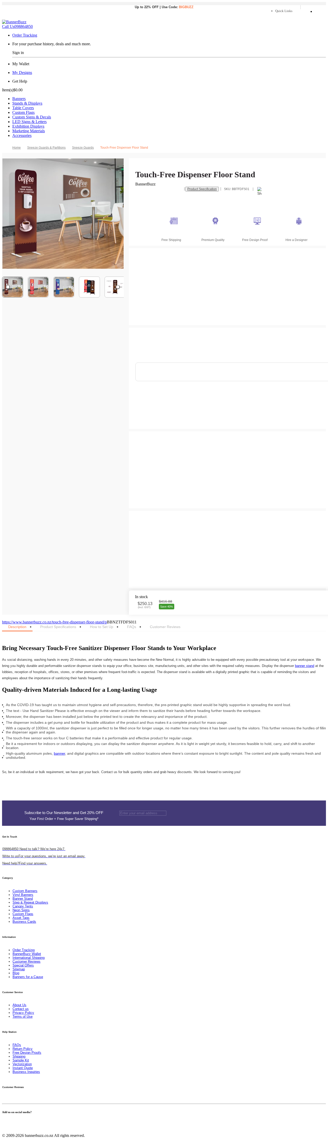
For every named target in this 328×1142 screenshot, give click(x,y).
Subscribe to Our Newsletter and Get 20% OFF (63, 815)
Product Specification (202, 189)
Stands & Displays (27, 103)
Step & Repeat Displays (30, 902)
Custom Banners (25, 891)
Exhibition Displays (28, 126)
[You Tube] (9, 1122)
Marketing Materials (28, 131)
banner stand (304, 666)
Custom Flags (23, 112)
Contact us (21, 1009)
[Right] (118, 287)
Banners (19, 98)
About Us (19, 1005)
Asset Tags (21, 918)
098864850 (17, 26)
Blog (16, 973)
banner (59, 753)
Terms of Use (23, 1016)
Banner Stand (23, 899)
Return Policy (23, 1049)
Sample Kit (21, 1060)
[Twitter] (6, 1122)
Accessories (22, 135)
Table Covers (23, 108)
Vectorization (22, 1064)
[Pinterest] (12, 1122)
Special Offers (23, 965)
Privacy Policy (23, 1013)
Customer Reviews (26, 961)
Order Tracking (24, 35)
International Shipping (29, 958)
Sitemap (19, 969)
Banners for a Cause (28, 977)
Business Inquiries (26, 1072)
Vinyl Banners (23, 895)
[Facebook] (3, 1122)
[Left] (8, 287)
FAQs (17, 1045)
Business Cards (24, 922)
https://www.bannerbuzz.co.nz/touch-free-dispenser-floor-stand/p (54, 622)
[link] (48, 147)
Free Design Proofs (27, 1053)
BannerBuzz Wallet (27, 954)
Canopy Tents (23, 906)
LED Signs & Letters (29, 121)
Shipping (19, 1056)
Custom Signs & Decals (31, 117)
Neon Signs (21, 910)
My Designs (22, 72)
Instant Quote (23, 1068)
